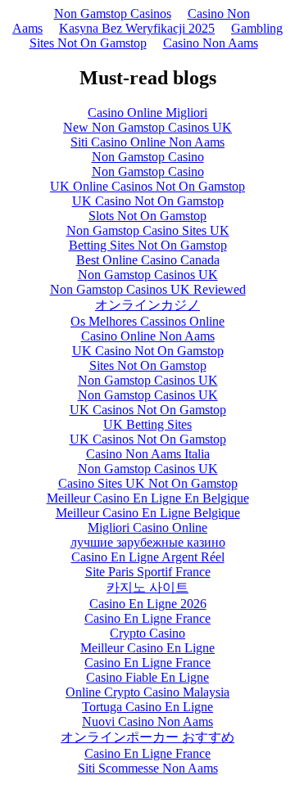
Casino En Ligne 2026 (147, 604)
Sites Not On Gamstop (147, 365)
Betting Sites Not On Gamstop (148, 245)
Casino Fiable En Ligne (147, 677)
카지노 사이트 (147, 587)
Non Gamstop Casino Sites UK (147, 230)
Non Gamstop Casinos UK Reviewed (148, 289)
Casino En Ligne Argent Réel (148, 557)
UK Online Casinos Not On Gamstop (147, 186)
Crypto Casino (147, 633)
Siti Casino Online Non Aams (147, 142)
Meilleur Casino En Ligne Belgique (148, 513)
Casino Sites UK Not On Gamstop (148, 483)
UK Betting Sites (147, 424)
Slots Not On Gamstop (147, 216)
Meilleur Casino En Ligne (147, 648)
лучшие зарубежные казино (147, 542)
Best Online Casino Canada (148, 260)
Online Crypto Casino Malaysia (147, 692)
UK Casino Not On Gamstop (148, 201)
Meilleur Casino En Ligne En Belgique (148, 498)
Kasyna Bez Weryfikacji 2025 (137, 28)
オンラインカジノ (147, 305)
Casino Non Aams (210, 43)
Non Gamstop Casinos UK (148, 275)
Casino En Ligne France (147, 618)
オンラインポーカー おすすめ (147, 737)
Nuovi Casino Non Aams (147, 721)
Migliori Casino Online (147, 527)
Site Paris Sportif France (148, 572)
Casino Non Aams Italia (148, 454)
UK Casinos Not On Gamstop (148, 410)
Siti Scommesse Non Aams (148, 768)
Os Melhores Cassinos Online (147, 321)
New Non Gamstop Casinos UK (147, 127)
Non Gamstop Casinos (112, 13)
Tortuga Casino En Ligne (147, 707)
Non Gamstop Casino (148, 157)
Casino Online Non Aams (148, 336)
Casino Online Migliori (147, 112)
